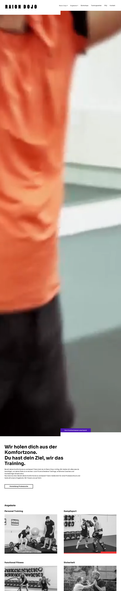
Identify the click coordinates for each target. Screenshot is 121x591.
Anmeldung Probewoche (19, 486)
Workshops (84, 5)
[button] (63, 5)
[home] (21, 6)
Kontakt (112, 5)
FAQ (105, 5)
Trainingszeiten (96, 5)
